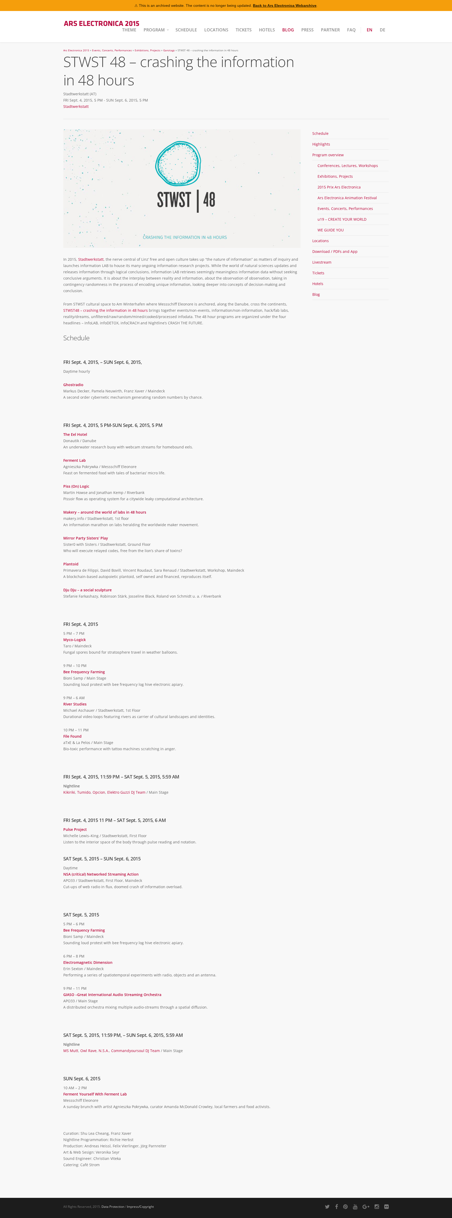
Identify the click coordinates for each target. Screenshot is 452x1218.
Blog (288, 30)
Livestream (321, 262)
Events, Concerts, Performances (112, 50)
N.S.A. (104, 1050)
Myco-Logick (74, 639)
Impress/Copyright (140, 1206)
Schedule (186, 30)
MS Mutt (70, 1050)
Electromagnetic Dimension (87, 962)
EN (369, 30)
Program (154, 30)
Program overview (328, 154)
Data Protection (112, 1206)
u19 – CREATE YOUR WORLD (342, 219)
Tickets (244, 30)
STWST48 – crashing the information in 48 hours (105, 310)
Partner (330, 30)
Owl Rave (88, 1050)
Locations (216, 30)
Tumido (84, 792)
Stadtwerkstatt (76, 106)
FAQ (351, 30)
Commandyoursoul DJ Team (135, 1050)
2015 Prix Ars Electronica (339, 187)
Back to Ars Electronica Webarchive (285, 5)
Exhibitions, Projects (147, 50)
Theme (129, 30)
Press (307, 30)
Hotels (267, 30)
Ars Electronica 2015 (76, 50)
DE (382, 30)
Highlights (321, 144)
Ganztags (169, 50)
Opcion (99, 792)
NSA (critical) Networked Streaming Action (101, 874)
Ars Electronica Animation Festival (347, 197)
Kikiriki (69, 792)
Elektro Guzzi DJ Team (126, 792)
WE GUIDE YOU (331, 229)
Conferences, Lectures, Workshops (348, 165)
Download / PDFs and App (335, 251)
